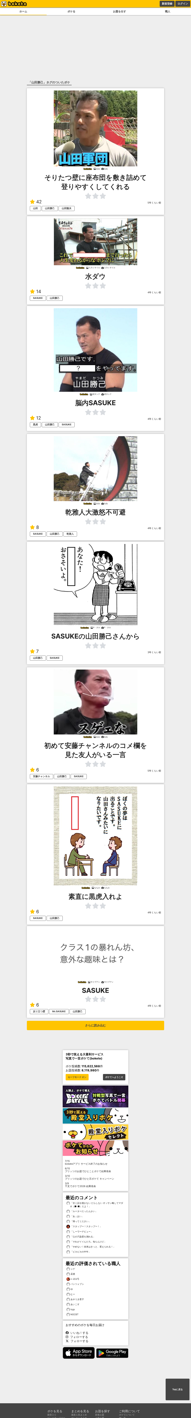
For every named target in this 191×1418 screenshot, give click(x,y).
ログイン (183, 3)
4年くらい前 (154, 292)
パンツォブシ (77, 1284)
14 (38, 291)
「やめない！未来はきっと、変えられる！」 (92, 1246)
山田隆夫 (66, 208)
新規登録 (167, 3)
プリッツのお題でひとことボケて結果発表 (88, 1170)
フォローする (78, 1337)
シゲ (73, 1268)
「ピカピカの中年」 (80, 1251)
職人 (167, 11)
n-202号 (75, 1279)
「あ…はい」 (77, 1216)
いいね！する (78, 1333)
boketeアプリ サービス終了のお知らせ (86, 1162)
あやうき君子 (77, 1299)
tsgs (73, 1309)
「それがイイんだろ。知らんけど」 (88, 1241)
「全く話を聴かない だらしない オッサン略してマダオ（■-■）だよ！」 (96, 1205)
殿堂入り (51, 1414)
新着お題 (99, 1414)
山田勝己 (50, 208)
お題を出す (119, 11)
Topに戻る (177, 1389)
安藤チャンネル (41, 776)
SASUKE (38, 298)
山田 (35, 208)
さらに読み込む (95, 1025)
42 (39, 201)
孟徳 (73, 1273)
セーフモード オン (77, 1077)
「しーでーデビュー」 (81, 1231)
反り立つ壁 (39, 1011)
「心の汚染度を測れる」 (82, 1236)
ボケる (71, 11)
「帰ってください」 (80, 1221)
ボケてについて (127, 1414)
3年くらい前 (154, 652)
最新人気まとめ (79, 1414)
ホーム (23, 11)
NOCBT (75, 1314)
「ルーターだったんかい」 (83, 1211)
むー (73, 1294)
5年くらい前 (154, 202)
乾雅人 (70, 533)
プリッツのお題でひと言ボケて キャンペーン (89, 1177)
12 (38, 418)
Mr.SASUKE (59, 1011)
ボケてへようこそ (114, 1077)
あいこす (75, 1304)
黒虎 (35, 424)
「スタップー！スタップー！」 (86, 1226)
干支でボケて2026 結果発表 (80, 1185)
